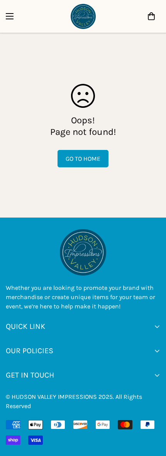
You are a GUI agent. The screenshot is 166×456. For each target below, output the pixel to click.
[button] (151, 16)
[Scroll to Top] (90, 415)
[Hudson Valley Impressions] (83, 16)
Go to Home (83, 158)
